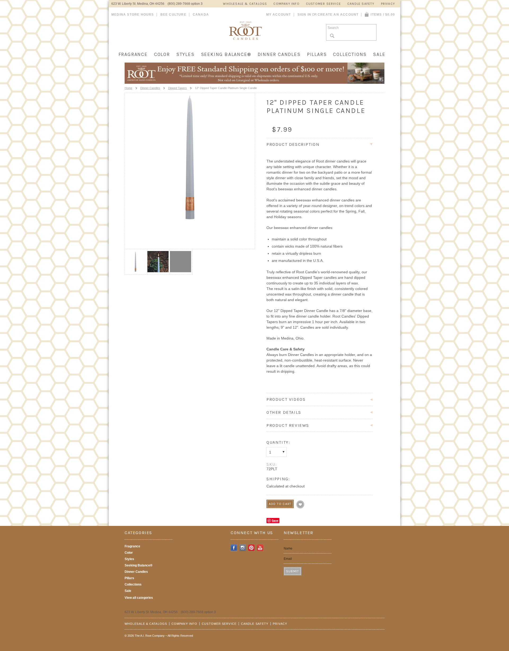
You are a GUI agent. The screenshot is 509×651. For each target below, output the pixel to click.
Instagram (242, 547)
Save (275, 520)
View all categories (139, 598)
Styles (185, 54)
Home (128, 88)
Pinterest (251, 547)
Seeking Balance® (226, 54)
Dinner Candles (279, 54)
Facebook (234, 547)
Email (288, 559)
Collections (350, 54)
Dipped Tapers (177, 88)
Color (162, 54)
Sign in (304, 14)
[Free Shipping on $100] (254, 82)
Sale (379, 54)
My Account (278, 14)
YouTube (260, 547)
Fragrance (133, 54)
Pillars (317, 54)
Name (288, 548)
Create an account (338, 14)
